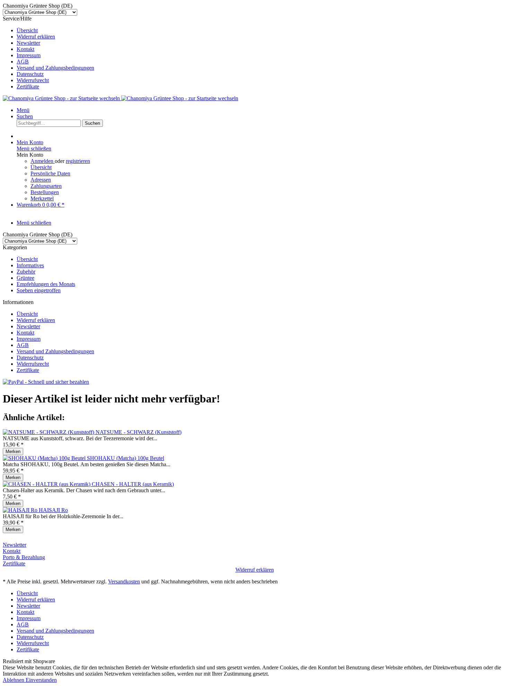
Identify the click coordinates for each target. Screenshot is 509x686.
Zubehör (26, 272)
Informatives (30, 265)
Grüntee (25, 278)
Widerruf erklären (36, 37)
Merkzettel (42, 198)
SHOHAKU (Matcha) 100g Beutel (125, 458)
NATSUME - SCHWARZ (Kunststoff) (138, 432)
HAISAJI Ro (53, 510)
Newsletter (28, 43)
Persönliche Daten (50, 173)
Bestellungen (44, 192)
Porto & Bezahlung (24, 557)
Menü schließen (34, 148)
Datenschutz (30, 74)
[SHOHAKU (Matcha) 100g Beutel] (45, 458)
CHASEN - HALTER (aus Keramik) (133, 484)
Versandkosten (124, 581)
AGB (23, 61)
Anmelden (42, 161)
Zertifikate (28, 86)
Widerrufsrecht (33, 80)
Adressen (40, 180)
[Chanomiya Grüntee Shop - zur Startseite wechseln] (120, 98)
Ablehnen (14, 680)
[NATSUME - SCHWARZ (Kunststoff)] (49, 432)
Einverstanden (41, 680)
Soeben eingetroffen (39, 290)
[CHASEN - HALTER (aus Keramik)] (47, 484)
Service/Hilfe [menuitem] (48, 52)
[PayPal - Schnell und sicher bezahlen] (46, 382)
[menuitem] (261, 30)
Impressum (29, 55)
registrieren (78, 161)
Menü (23, 110)
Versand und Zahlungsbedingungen (55, 68)
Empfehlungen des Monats (46, 284)
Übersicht (27, 30)
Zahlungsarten (46, 186)
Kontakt (25, 49)
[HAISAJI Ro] (21, 510)
